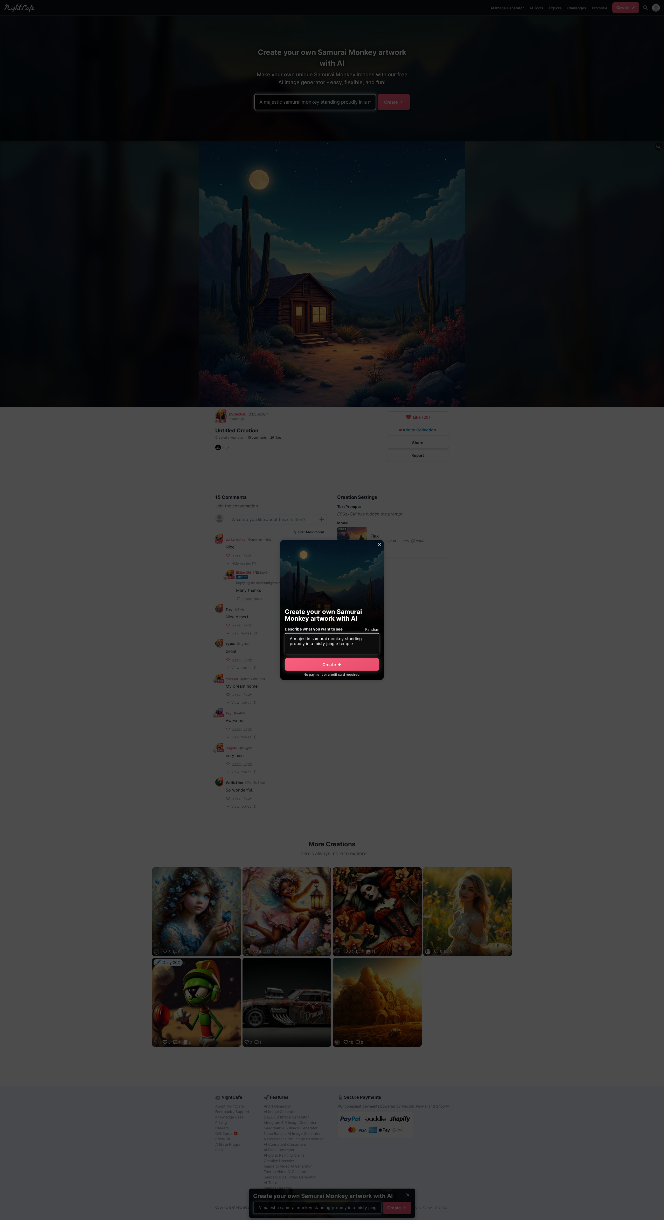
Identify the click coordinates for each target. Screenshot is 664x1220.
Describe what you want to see (314, 629)
